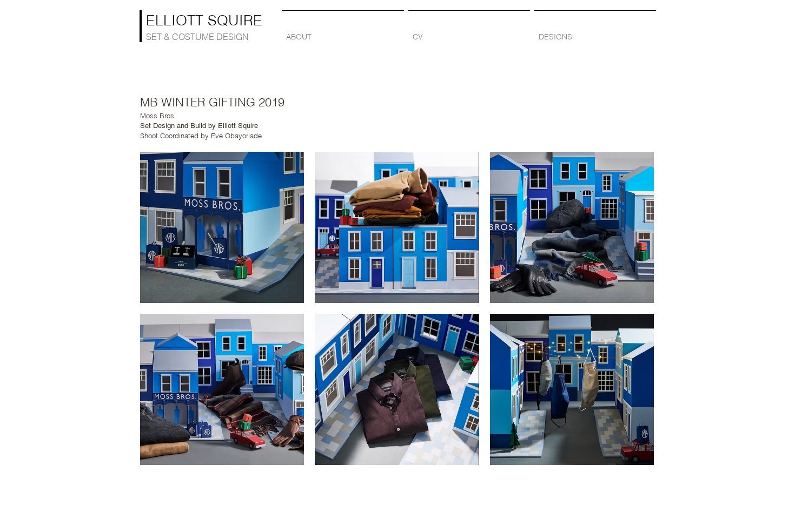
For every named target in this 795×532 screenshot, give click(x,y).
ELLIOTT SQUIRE (204, 20)
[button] (222, 227)
